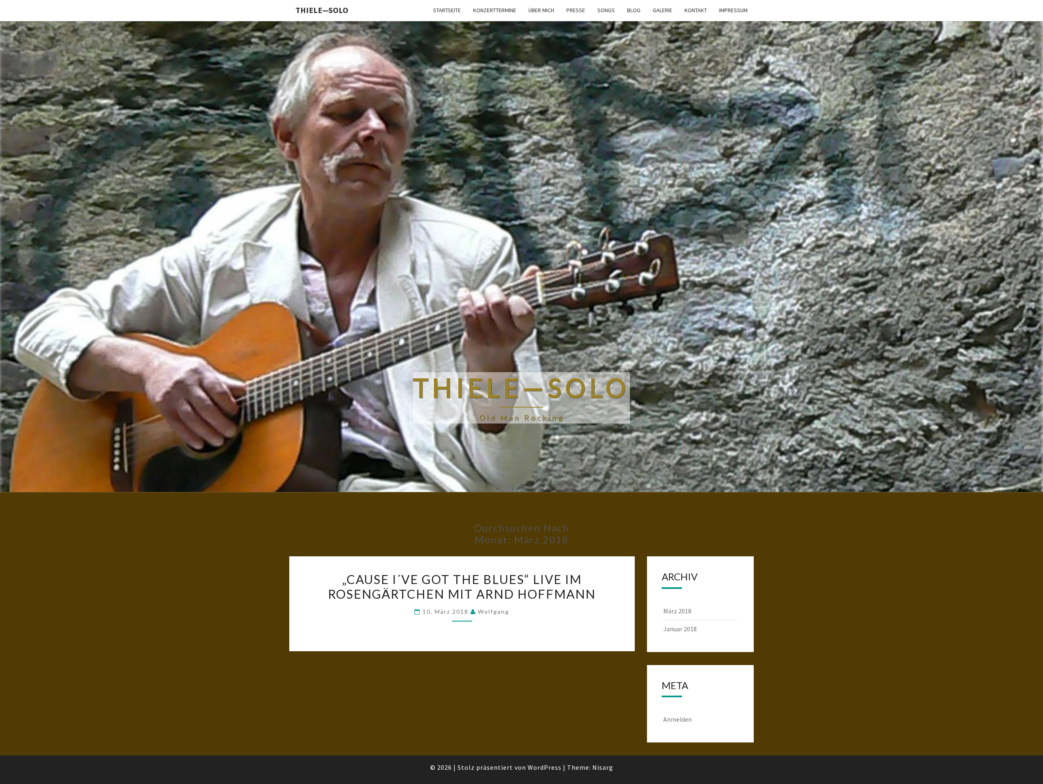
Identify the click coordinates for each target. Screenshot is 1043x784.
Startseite (447, 10)
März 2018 (677, 611)
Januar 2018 (680, 629)
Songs (606, 10)
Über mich (541, 10)
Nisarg (602, 767)
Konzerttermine (494, 10)
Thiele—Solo (321, 10)
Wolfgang (493, 611)
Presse (575, 10)
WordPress (544, 767)
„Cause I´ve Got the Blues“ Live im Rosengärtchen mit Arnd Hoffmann (462, 586)
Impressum (733, 10)
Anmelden (677, 719)
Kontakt (695, 10)
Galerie (662, 10)
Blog (633, 10)
